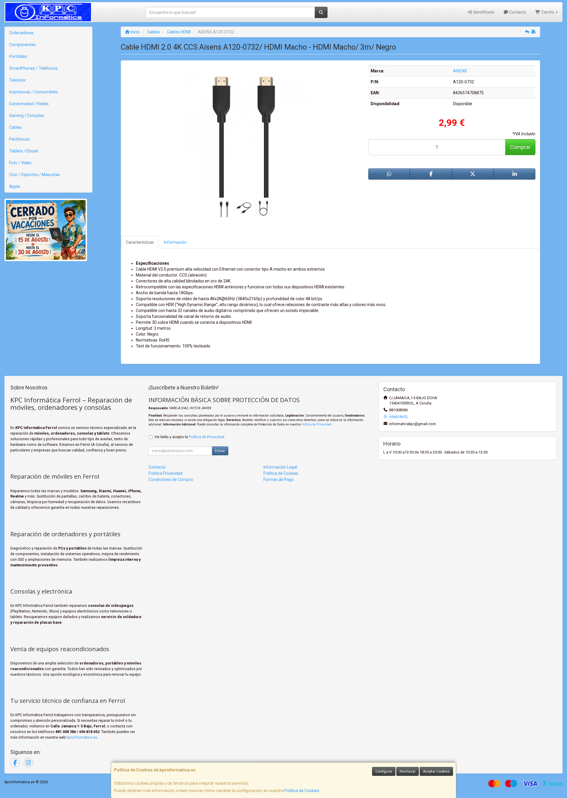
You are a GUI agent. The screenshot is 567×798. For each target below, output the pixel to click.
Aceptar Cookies (436, 771)
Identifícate (483, 12)
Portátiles (18, 56)
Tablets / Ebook (23, 151)
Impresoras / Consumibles (33, 92)
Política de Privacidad (316, 424)
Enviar (220, 451)
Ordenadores (21, 32)
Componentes (22, 44)
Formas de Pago (278, 479)
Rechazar (408, 771)
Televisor (17, 80)
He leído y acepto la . (190, 437)
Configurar (383, 771)
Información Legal (280, 467)
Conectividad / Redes (29, 103)
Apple (14, 186)
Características (140, 242)
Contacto (517, 12)
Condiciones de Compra (171, 479)
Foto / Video (20, 162)
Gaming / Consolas (26, 115)
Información (175, 242)
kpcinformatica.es (82, 737)
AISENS (460, 71)
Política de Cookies (301, 790)
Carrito (547, 12)
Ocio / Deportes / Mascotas (34, 174)
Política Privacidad (166, 473)
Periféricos (19, 139)
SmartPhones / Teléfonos (33, 68)
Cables (15, 127)
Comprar (520, 147)
